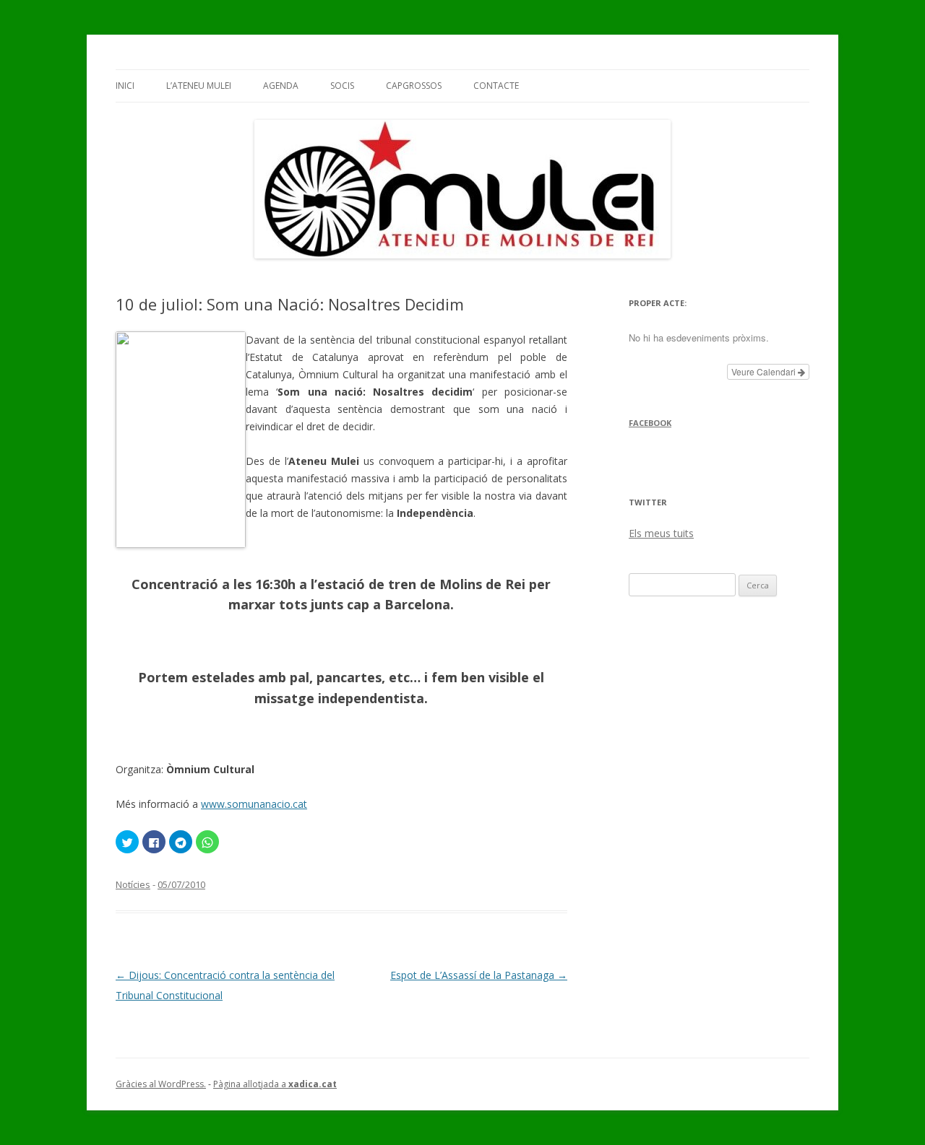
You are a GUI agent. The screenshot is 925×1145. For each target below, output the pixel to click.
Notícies (133, 884)
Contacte (496, 85)
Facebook (650, 422)
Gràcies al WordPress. (161, 1084)
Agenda (280, 85)
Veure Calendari (764, 371)
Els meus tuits (661, 533)
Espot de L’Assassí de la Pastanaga (478, 975)
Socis (342, 85)
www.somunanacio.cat (254, 804)
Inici (125, 85)
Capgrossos (414, 85)
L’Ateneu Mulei (198, 85)
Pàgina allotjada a (275, 1084)
